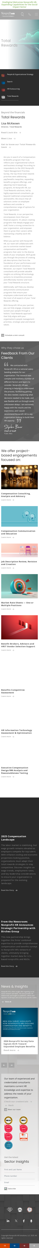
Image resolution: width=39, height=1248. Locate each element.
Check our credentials (16, 1101)
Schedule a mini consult (14, 335)
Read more (10, 1050)
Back (11, 1105)
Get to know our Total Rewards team (18, 145)
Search (9, 81)
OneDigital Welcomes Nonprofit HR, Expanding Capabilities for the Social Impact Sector (20, 4)
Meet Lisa (6, 138)
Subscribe (12, 1189)
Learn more (6, 500)
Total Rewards (12, 96)
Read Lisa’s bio (9, 132)
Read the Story (7, 890)
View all (8, 1002)
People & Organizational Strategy (20, 74)
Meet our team (14, 1109)
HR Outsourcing (13, 89)
